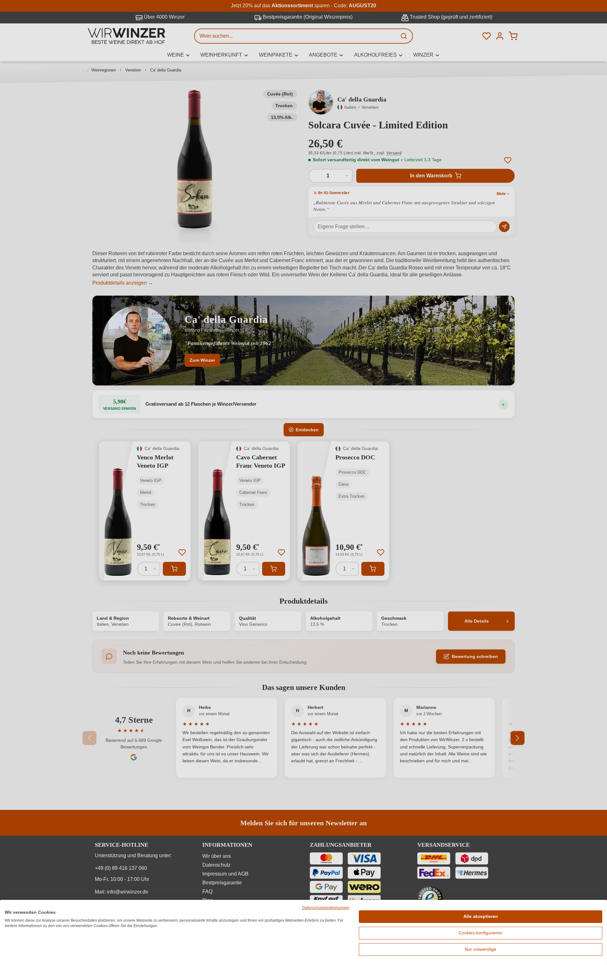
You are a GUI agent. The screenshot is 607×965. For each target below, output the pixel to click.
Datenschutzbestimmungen (325, 908)
